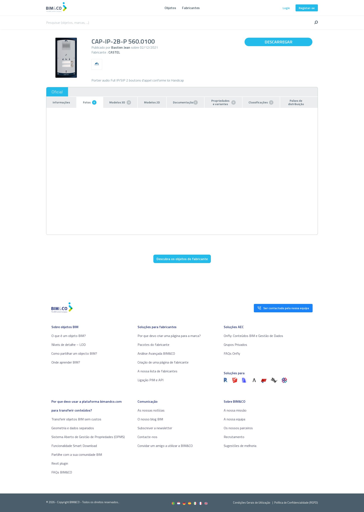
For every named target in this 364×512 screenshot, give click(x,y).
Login (286, 8)
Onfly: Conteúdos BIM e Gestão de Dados (253, 335)
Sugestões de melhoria (240, 445)
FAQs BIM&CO (61, 472)
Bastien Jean (120, 47)
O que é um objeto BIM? (68, 335)
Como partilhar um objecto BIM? (74, 353)
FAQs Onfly (232, 353)
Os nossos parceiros (238, 427)
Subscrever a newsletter (155, 427)
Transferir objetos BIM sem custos (76, 419)
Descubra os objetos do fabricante (182, 258)
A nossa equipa (234, 419)
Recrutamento (234, 436)
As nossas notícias (151, 410)
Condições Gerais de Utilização (252, 502)
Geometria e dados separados (72, 427)
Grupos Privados (235, 344)
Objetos (170, 7)
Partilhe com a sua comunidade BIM (76, 454)
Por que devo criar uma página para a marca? (169, 335)
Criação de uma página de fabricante (163, 362)
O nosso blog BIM (150, 419)
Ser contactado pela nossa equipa (286, 308)
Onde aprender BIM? (65, 362)
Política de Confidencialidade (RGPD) (296, 502)
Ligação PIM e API (150, 379)
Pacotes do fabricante (153, 344)
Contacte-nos (147, 436)
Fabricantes (191, 7)
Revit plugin (59, 463)
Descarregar (278, 42)
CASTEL (114, 52)
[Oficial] (57, 91)
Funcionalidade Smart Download (74, 445)
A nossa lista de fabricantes (157, 371)
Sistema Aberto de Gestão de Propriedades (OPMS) (88, 436)
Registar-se (307, 8)
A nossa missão (235, 410)
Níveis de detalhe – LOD (68, 344)
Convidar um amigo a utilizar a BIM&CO (165, 445)
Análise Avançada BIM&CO (156, 353)
